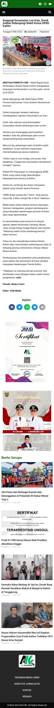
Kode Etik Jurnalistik (27, 684)
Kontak (27, 690)
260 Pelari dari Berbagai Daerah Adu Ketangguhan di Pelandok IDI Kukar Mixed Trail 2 (24, 496)
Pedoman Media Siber (27, 677)
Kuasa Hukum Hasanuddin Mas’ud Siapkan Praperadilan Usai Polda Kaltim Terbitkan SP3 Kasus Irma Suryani (27, 636)
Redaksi (27, 696)
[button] (3, 12)
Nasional (44, 31)
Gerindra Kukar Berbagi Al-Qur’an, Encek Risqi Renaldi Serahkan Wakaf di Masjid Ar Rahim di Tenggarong (26, 588)
